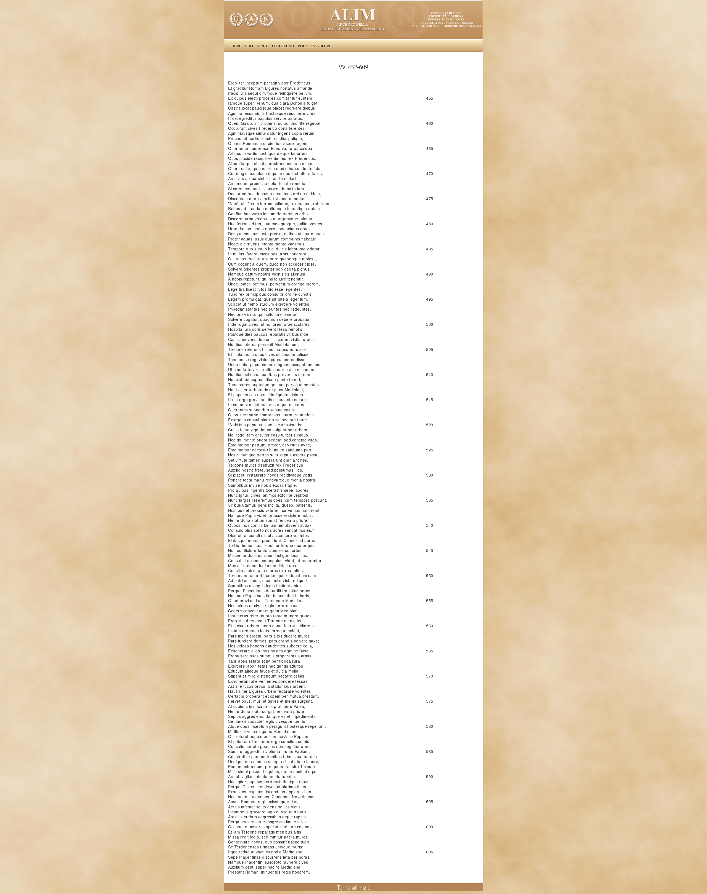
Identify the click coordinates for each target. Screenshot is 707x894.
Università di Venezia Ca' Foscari (446, 22)
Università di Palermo (446, 19)
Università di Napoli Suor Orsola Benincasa (446, 26)
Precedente (256, 45)
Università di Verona (446, 16)
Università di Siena (446, 12)
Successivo (283, 45)
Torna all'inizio (354, 887)
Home (236, 45)
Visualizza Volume (314, 45)
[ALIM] (353, 19)
